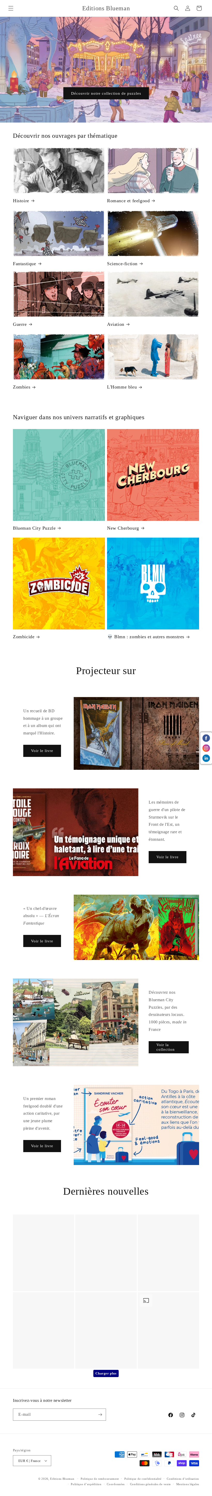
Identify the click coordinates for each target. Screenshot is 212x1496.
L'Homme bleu (122, 387)
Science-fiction (122, 263)
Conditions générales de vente (150, 1484)
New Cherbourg (123, 528)
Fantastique (24, 263)
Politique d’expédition (86, 1484)
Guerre (20, 324)
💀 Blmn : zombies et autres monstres (145, 636)
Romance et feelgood (128, 200)
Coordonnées (116, 1484)
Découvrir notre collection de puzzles (106, 93)
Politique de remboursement (100, 1478)
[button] (11, 8)
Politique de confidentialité (143, 1478)
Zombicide (23, 636)
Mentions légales (187, 1484)
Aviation (115, 324)
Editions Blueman (62, 1478)
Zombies (21, 387)
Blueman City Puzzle (34, 528)
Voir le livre (42, 751)
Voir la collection (165, 1047)
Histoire (21, 200)
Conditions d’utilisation (183, 1478)
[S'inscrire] (100, 1415)
